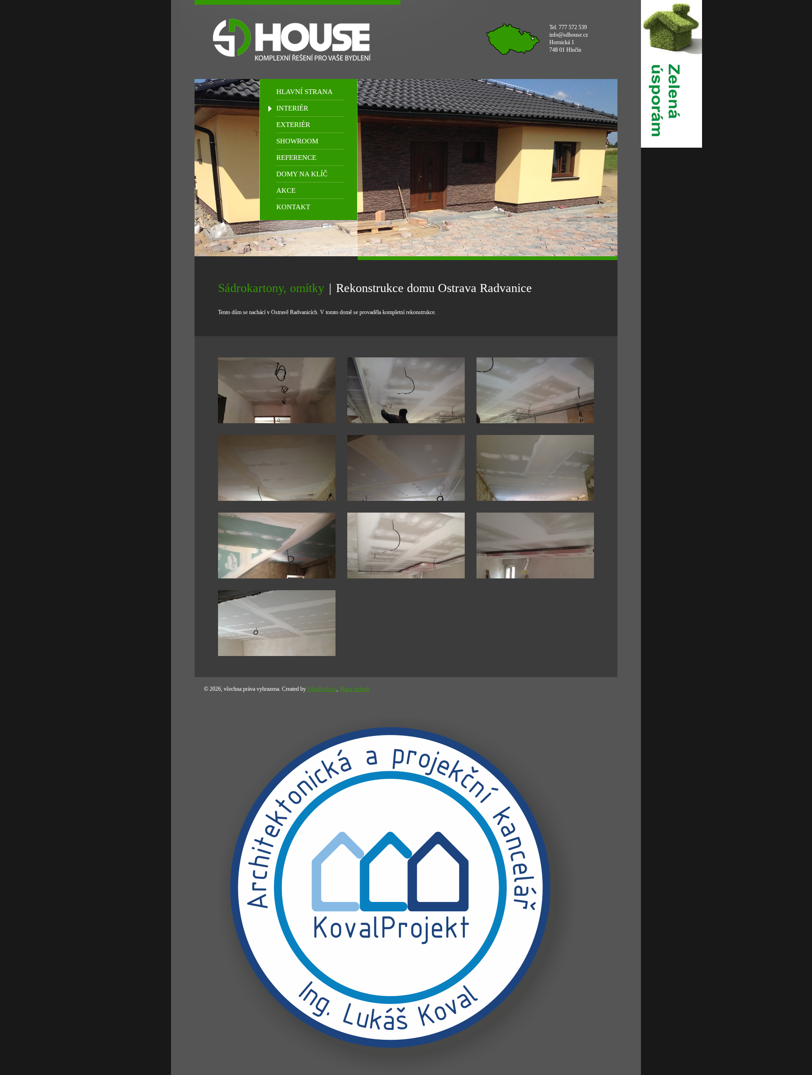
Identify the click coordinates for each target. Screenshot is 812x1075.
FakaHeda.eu (321, 689)
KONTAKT (293, 207)
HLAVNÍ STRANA (304, 91)
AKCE (286, 190)
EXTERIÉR (293, 124)
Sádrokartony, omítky (271, 288)
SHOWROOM (297, 141)
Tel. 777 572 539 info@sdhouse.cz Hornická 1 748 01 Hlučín (568, 38)
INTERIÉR (292, 108)
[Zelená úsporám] (671, 74)
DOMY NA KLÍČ (302, 174)
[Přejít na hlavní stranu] (297, 39)
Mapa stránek (354, 689)
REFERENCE (296, 157)
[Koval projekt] (390, 887)
